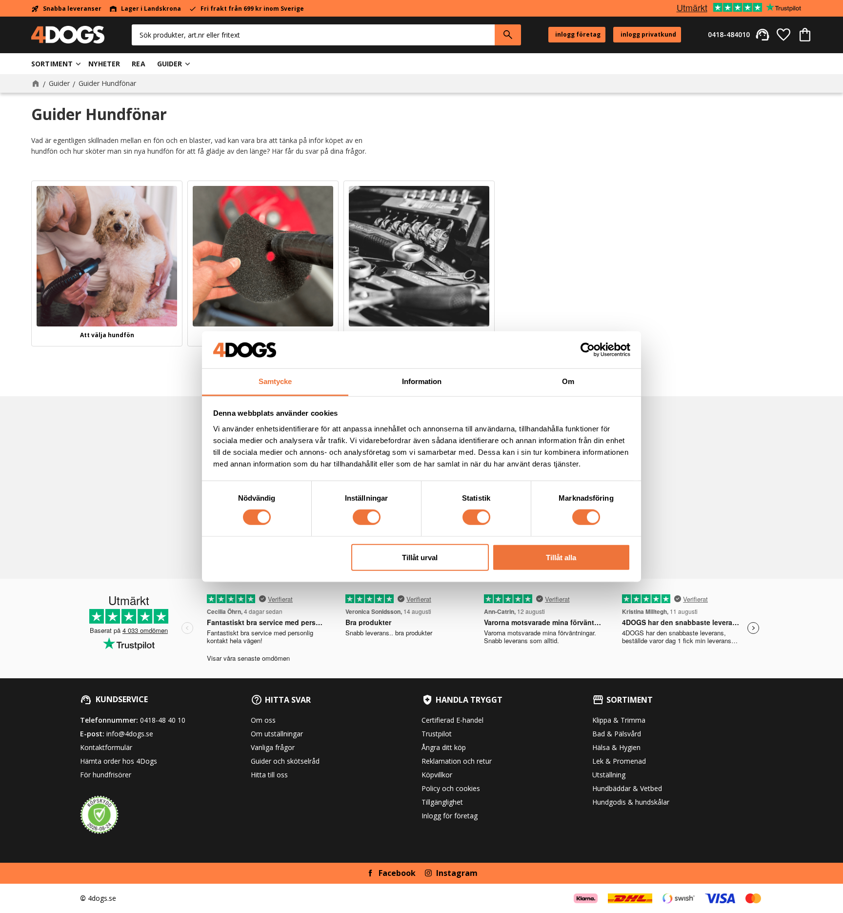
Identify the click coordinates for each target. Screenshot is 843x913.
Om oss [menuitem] (263, 720)
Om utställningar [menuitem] (277, 733)
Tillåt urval (420, 557)
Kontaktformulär (106, 747)
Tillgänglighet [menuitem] (442, 802)
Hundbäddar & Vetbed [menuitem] (627, 788)
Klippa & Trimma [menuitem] (618, 720)
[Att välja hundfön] (107, 256)
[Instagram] (428, 873)
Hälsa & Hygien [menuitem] (616, 747)
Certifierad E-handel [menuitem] (452, 720)
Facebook (397, 873)
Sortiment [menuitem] (52, 63)
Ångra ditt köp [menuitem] (444, 747)
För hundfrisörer (105, 774)
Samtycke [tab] (275, 381)
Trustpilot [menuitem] (437, 733)
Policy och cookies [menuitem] (451, 788)
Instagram (457, 873)
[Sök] (508, 34)
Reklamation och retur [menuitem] (457, 761)
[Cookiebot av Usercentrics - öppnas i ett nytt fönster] (587, 350)
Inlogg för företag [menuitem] (450, 815)
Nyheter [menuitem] (104, 63)
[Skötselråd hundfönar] (263, 256)
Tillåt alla (561, 557)
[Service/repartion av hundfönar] (419, 256)
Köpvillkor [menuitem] (437, 774)
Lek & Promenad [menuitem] (619, 761)
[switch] (367, 517)
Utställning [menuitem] (608, 774)
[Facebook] (370, 873)
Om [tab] (568, 381)
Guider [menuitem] (169, 63)
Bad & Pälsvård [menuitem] (616, 733)
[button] (783, 34)
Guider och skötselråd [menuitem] (285, 761)
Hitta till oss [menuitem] (269, 774)
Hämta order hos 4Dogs (118, 761)
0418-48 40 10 (162, 720)
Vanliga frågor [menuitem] (273, 747)
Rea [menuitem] (138, 63)
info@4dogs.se (129, 733)
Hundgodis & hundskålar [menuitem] (630, 802)
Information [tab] (422, 381)
